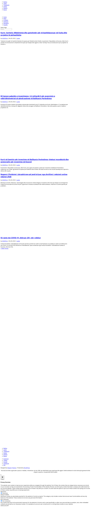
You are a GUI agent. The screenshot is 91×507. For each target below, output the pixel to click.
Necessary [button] (3, 491)
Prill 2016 (5, 397)
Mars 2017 (6, 385)
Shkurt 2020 (6, 336)
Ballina (5, 2)
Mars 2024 (6, 259)
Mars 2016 (6, 399)
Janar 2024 (6, 262)
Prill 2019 (5, 352)
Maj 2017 (5, 381)
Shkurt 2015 (6, 417)
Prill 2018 (5, 364)
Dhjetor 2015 (6, 403)
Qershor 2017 (7, 380)
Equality (5, 25)
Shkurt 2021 (6, 317)
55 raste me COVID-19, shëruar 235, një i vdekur (21, 238)
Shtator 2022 (6, 287)
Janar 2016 (6, 402)
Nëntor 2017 (6, 372)
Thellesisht (6, 433)
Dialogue (5, 22)
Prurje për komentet (8, 444)
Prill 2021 (5, 314)
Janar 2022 (6, 300)
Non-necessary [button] (5, 499)
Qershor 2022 (7, 292)
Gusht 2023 (6, 270)
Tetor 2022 (6, 286)
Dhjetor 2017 (6, 370)
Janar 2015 (6, 419)
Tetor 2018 (6, 358)
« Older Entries (4, 248)
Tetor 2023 (6, 267)
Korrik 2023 (6, 272)
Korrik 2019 (6, 347)
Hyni (4, 441)
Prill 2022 (5, 295)
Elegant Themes (11, 468)
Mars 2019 (6, 353)
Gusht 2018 (6, 359)
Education (6, 23)
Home (5, 17)
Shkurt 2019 (6, 355)
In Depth (5, 20)
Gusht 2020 (6, 327)
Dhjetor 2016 (6, 389)
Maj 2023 (5, 275)
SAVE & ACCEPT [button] (5, 505)
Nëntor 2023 (6, 265)
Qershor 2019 (7, 348)
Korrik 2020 (6, 328)
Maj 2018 (5, 363)
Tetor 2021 (6, 305)
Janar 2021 (6, 319)
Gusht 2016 (6, 392)
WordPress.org (7, 445)
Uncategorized (7, 434)
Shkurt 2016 (6, 400)
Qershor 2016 (7, 394)
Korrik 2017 (6, 378)
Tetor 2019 (6, 342)
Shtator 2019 (6, 344)
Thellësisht (6, 5)
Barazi (5, 10)
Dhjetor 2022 (6, 283)
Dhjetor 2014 (6, 421)
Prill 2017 (5, 383)
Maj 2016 (5, 395)
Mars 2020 (6, 334)
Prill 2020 (5, 333)
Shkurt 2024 (6, 261)
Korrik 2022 (6, 290)
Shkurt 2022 (6, 298)
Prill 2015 (5, 414)
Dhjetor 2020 (6, 320)
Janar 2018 (6, 369)
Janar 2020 (6, 337)
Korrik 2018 (6, 361)
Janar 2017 (6, 388)
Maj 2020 (5, 331)
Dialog (5, 6)
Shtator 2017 (6, 375)
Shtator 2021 (6, 306)
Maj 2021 (5, 312)
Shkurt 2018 (6, 367)
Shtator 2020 (6, 325)
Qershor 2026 (7, 254)
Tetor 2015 (6, 406)
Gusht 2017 (6, 377)
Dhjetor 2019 (6, 339)
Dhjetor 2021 (6, 301)
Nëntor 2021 (6, 303)
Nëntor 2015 (6, 405)
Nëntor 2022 (6, 284)
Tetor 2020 (6, 323)
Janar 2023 (6, 281)
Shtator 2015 (6, 408)
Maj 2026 (5, 256)
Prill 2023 (5, 276)
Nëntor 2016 (6, 391)
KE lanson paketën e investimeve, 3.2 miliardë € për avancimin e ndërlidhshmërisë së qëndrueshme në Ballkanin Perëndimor (28, 97)
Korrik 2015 (6, 411)
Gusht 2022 (6, 289)
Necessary (5, 493)
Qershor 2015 (7, 413)
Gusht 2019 (6, 345)
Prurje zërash (7, 442)
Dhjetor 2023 (6, 264)
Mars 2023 (6, 278)
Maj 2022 (5, 294)
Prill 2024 (5, 258)
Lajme (5, 3)
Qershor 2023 (7, 273)
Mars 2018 (6, 366)
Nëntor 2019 (6, 341)
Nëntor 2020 (6, 322)
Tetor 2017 (6, 374)
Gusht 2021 (6, 308)
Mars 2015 (6, 416)
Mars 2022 (6, 297)
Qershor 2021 (7, 311)
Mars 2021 (6, 316)
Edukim (5, 8)
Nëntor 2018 (6, 356)
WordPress (27, 468)
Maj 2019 (5, 350)
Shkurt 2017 (6, 386)
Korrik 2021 (6, 309)
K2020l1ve (5, 38)
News (4, 18)
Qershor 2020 (7, 330)
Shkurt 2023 (6, 280)
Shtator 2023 (6, 269)
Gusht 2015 (6, 410)
